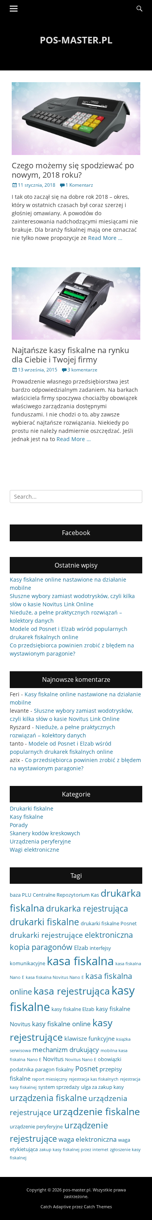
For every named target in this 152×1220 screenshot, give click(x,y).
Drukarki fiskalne (31, 808)
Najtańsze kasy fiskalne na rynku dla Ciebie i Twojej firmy (70, 355)
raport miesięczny (49, 1079)
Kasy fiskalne (26, 816)
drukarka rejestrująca (87, 908)
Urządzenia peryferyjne (40, 841)
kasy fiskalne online (61, 1023)
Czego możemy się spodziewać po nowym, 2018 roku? (73, 170)
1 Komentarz (79, 185)
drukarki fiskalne (44, 921)
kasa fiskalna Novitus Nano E (55, 977)
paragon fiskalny (54, 1069)
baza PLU (20, 894)
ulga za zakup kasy (102, 1086)
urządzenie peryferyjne (36, 1126)
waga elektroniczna (87, 1139)
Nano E (34, 1059)
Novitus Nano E (80, 1059)
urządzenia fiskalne (48, 1097)
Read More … (105, 237)
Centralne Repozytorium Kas (66, 894)
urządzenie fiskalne (96, 1111)
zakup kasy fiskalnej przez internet (73, 1149)
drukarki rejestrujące (46, 935)
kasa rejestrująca (72, 990)
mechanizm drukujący (65, 1049)
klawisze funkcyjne (89, 1038)
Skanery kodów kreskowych (45, 833)
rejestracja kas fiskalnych (93, 1079)
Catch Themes (98, 1206)
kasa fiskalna (80, 961)
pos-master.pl (76, 39)
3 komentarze (82, 369)
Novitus (53, 1059)
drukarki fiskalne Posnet (109, 923)
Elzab (81, 947)
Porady (19, 825)
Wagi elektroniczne (34, 849)
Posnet (86, 1068)
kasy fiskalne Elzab (72, 1009)
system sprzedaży (59, 1086)
